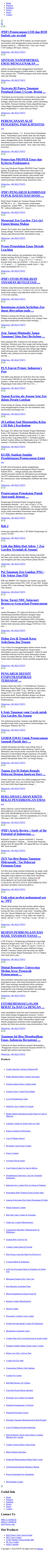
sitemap (40, 1549)
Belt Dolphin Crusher (14, 1482)
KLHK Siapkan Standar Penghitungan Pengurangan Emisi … (23, 458)
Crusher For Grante (13, 1375)
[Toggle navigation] (2, 19)
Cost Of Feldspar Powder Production (20, 1427)
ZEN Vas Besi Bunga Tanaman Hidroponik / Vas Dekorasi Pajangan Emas (20, 862)
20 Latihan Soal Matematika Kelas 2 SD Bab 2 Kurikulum (23, 423)
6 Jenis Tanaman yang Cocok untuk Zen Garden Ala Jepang (24, 713)
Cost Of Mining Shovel (15, 1138)
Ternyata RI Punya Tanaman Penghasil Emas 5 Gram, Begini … (23, 90)
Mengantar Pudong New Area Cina (20, 1279)
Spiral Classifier (12, 1544)
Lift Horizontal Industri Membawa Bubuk (22, 1467)
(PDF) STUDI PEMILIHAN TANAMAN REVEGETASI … (20, 280)
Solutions (9, 8)
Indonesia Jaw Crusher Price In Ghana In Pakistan (26, 1185)
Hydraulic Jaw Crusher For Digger (20, 1398)
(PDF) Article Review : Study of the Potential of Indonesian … (24, 832)
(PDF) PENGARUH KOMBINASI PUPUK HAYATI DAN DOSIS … (23, 194)
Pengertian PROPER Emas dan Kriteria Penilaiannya (21, 161)
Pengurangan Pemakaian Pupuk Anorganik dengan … (22, 495)
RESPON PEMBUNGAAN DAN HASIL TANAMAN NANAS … (22, 934)
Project (9, 10)
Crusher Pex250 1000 (14, 1361)
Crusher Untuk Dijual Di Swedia (19, 1247)
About (8, 12)
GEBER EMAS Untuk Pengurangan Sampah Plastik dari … (24, 739)
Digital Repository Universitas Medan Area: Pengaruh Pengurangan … (20, 971)
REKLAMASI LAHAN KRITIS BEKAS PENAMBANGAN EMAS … (23, 800)
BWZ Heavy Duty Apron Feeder (19, 1535)
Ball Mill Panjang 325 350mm (18, 1383)
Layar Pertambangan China (17, 1099)
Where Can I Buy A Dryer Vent (18, 1353)
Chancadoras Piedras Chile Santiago (20, 1368)
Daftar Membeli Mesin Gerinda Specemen (23, 1077)
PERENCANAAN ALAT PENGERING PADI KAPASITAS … (22, 124)
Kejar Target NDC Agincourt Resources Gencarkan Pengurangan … (24, 603)
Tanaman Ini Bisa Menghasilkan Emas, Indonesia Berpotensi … (22, 1038)
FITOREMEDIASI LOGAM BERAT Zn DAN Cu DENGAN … (23, 1005)
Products (9, 5)
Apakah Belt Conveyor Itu (16, 1239)
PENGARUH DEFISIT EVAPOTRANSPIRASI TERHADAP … (16, 677)
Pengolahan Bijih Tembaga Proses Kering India (25, 1193)
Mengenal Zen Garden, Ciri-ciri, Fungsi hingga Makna (22, 222)
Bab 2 (4, 526)
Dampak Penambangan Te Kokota (19, 1405)
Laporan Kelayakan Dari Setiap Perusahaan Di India (27, 1200)
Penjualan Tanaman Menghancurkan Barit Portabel (26, 1420)
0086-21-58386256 (8, 1520)
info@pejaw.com (8, 1524)
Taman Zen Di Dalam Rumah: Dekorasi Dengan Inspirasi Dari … (23, 772)
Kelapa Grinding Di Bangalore (18, 1131)
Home (8, 3)
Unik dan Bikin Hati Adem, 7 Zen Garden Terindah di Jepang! (22, 547)
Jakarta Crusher (12, 1309)
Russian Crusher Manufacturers (18, 1301)
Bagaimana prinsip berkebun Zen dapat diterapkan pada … (22, 308)
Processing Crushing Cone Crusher (20, 1316)
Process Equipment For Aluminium (20, 1474)
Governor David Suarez (15, 1161)
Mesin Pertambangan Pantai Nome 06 (21, 1294)
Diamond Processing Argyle (17, 1413)
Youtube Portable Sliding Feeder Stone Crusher (25, 1346)
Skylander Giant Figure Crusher (18, 1146)
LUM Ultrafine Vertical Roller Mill (20, 1540)
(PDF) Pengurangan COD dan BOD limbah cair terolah (24, 33)
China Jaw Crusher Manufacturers (19, 1222)
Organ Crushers (12, 1153)
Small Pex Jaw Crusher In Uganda (19, 1106)
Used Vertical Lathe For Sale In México (22, 1168)
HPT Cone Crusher (13, 1537)
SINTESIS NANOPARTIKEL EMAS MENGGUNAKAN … (20, 61)
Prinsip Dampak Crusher (16, 1207)
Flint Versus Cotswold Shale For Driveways (23, 1254)
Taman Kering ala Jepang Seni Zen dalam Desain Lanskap (23, 397)
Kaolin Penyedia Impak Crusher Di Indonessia (24, 1323)
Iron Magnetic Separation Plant (18, 1286)
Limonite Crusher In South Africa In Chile (23, 1123)
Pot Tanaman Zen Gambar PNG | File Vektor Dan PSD (22, 573)
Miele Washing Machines (16, 1452)
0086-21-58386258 (8, 1522)
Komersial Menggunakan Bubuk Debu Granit (24, 1459)
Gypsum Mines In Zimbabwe (17, 1262)
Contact (9, 15)
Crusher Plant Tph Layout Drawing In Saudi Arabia (26, 1338)
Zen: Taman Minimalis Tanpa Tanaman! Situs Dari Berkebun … (23, 334)
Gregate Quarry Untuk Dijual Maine (20, 1091)
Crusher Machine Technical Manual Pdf (22, 1069)
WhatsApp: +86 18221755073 (13, 52)
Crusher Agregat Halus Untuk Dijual (20, 1445)
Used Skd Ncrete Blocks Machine (19, 1390)
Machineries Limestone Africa (18, 1331)
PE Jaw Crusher (12, 1542)
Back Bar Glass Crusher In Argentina (21, 1215)
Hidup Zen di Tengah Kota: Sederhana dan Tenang (19, 640)
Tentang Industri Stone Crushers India (21, 1084)
